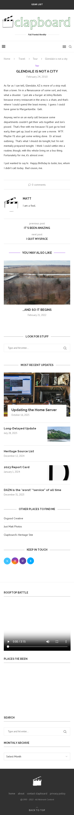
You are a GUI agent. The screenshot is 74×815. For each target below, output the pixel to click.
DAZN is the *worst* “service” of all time (32, 490)
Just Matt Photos (13, 526)
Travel (21, 58)
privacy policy (57, 793)
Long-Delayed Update (20, 428)
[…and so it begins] (37, 282)
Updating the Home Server (34, 410)
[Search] (70, 46)
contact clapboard (37, 793)
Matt (27, 198)
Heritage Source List (19, 451)
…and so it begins (37, 310)
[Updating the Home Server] (37, 395)
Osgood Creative (13, 518)
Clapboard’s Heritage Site (18, 534)
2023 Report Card (16, 467)
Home (7, 58)
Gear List (37, 4)
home (12, 793)
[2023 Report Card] (58, 472)
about (21, 793)
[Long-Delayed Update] (58, 434)
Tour (35, 58)
